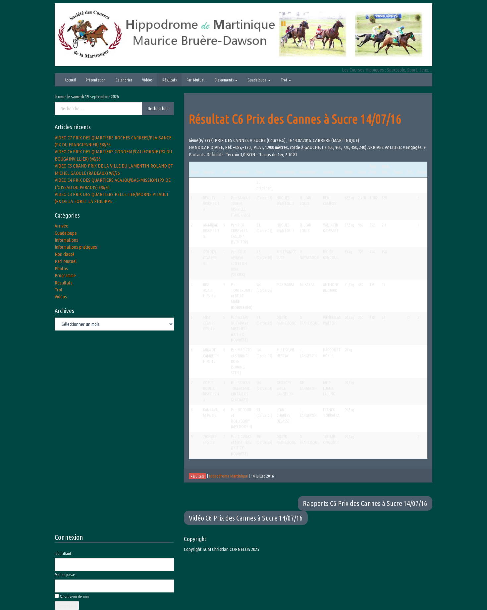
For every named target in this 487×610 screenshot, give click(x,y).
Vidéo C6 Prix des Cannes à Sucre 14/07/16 (246, 518)
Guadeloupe (257, 80)
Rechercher (157, 108)
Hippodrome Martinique (228, 476)
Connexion (67, 605)
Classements (224, 80)
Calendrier (124, 80)
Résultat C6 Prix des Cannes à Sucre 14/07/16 (295, 119)
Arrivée (61, 226)
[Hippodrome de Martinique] (243, 34)
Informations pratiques (76, 247)
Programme (65, 275)
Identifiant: (63, 553)
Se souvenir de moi (74, 596)
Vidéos (147, 80)
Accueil (70, 80)
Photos (61, 268)
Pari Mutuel (195, 80)
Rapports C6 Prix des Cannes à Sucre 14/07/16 (365, 503)
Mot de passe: (65, 575)
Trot (284, 80)
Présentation (96, 80)
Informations (66, 240)
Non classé (65, 254)
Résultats (169, 80)
